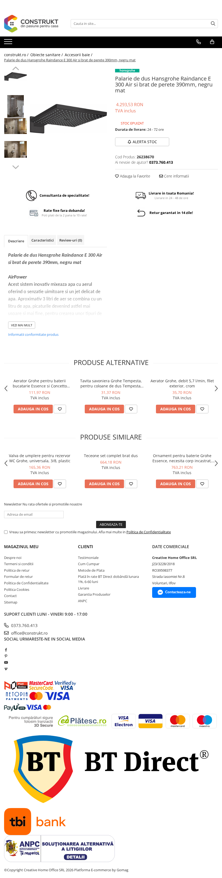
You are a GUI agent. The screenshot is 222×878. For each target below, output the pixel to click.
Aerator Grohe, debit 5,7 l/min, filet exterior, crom (182, 383)
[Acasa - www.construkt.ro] (31, 23)
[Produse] (9, 43)
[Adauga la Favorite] (60, 409)
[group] (68, 118)
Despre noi (12, 557)
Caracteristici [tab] (42, 240)
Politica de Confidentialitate (148, 532)
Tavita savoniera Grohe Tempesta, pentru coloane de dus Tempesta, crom (111, 383)
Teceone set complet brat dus (111, 455)
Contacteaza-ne (178, 592)
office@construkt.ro (29, 633)
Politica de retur (17, 570)
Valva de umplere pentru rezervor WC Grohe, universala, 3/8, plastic (39, 458)
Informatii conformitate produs (33, 334)
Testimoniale (88, 557)
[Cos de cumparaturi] (212, 41)
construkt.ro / (17, 54)
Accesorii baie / (79, 54)
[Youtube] (6, 662)
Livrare (83, 588)
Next (15, 166)
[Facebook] (6, 649)
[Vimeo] (6, 668)
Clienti (85, 546)
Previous (15, 69)
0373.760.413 (24, 625)
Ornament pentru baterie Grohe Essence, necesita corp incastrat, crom (182, 458)
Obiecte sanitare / (47, 54)
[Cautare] (213, 23)
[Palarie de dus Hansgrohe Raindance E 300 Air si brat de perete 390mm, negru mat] (68, 118)
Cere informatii (176, 176)
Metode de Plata (91, 570)
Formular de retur (18, 576)
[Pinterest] (6, 656)
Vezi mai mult (21, 325)
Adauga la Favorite (134, 176)
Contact (10, 595)
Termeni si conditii (18, 563)
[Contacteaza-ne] (198, 41)
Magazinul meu (21, 546)
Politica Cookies (16, 589)
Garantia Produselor (94, 594)
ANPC (82, 600)
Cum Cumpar (88, 563)
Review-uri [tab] (70, 240)
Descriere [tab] (16, 241)
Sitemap (10, 602)
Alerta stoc (145, 141)
